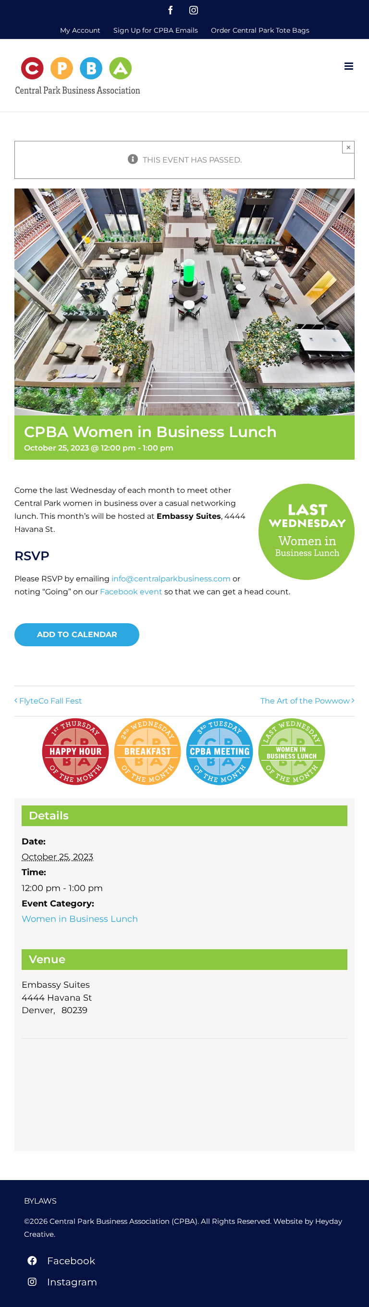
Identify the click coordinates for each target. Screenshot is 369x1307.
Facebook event (131, 591)
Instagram (72, 1282)
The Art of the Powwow (305, 700)
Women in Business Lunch (80, 919)
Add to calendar (77, 634)
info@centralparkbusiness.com (171, 578)
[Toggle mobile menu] (349, 66)
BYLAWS (40, 1201)
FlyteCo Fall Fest (50, 700)
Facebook (71, 1261)
